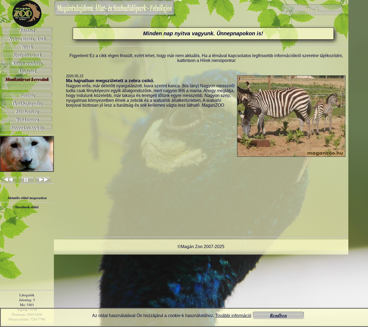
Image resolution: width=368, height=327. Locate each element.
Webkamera (27, 120)
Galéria (27, 95)
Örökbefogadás (27, 103)
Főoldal (26, 31)
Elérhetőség (27, 112)
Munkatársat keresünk (27, 79)
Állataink (27, 71)
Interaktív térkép (27, 128)
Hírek (27, 47)
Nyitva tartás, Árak (27, 39)
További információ (233, 315)
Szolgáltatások (27, 55)
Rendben (278, 315)
